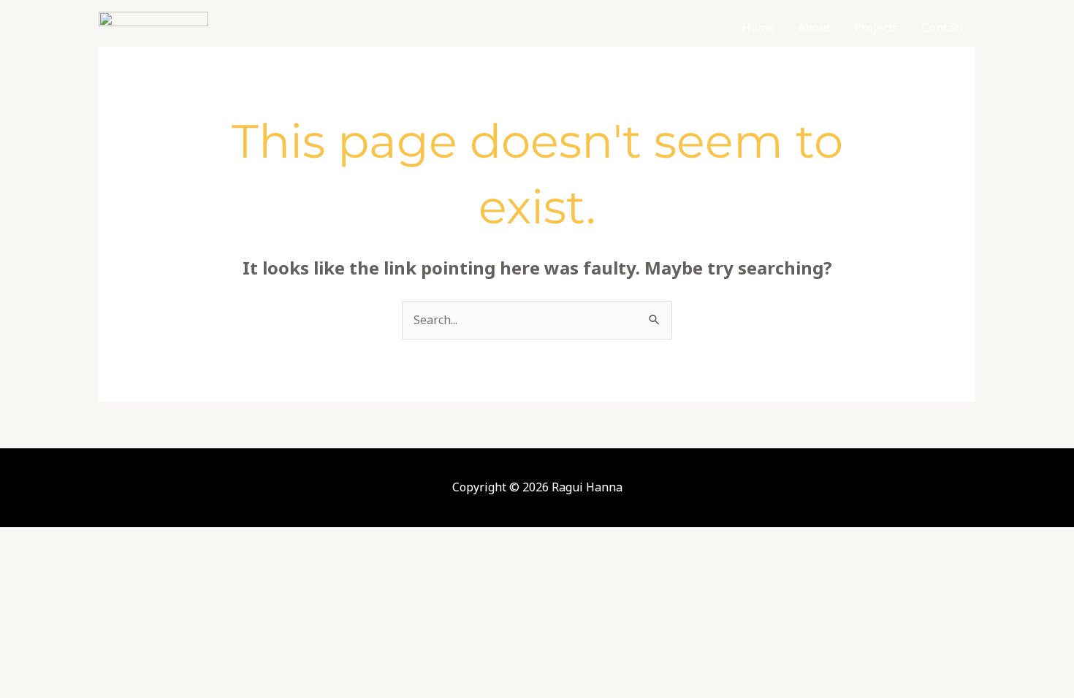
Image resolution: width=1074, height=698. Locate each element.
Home (758, 28)
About (814, 28)
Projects (876, 28)
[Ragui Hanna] (153, 26)
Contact (943, 28)
